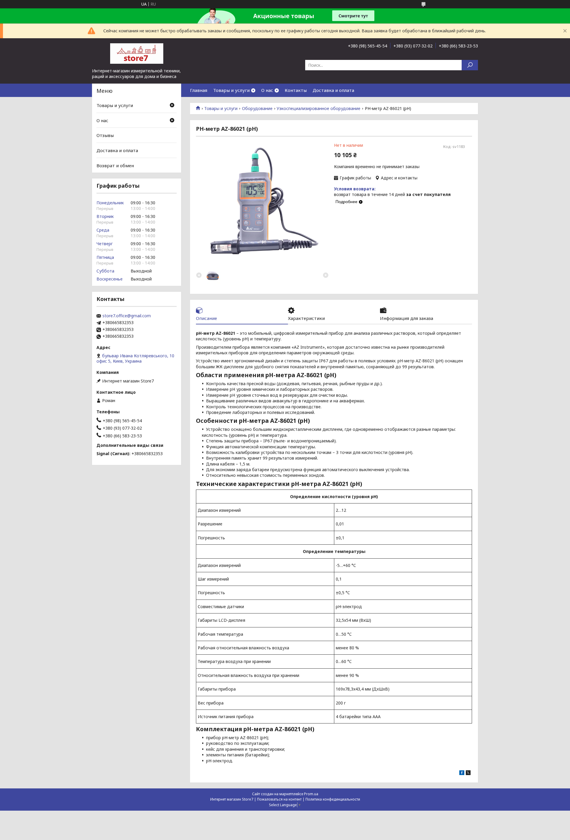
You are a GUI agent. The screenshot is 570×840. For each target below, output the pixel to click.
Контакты (296, 90)
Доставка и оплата (333, 90)
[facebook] (461, 773)
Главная (198, 90)
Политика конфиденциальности (332, 799)
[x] (468, 773)
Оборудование (257, 108)
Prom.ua (311, 793)
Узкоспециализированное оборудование (318, 108)
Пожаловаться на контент (279, 799)
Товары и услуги (231, 90)
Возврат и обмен (115, 165)
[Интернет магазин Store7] (136, 53)
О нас (267, 90)
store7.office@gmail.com (126, 315)
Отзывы (105, 135)
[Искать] (470, 65)
